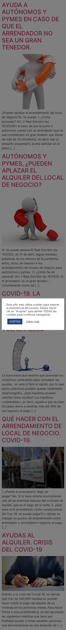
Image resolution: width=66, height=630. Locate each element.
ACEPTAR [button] (15, 321)
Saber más (32, 321)
